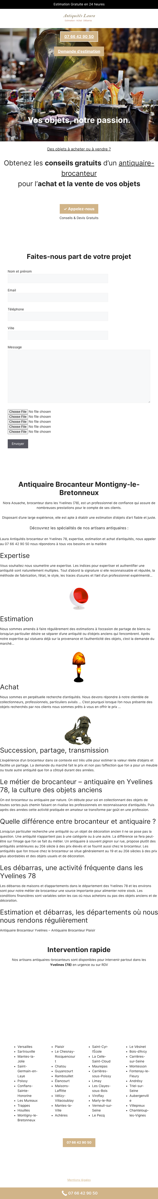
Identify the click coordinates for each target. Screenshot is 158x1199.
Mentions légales (79, 1180)
